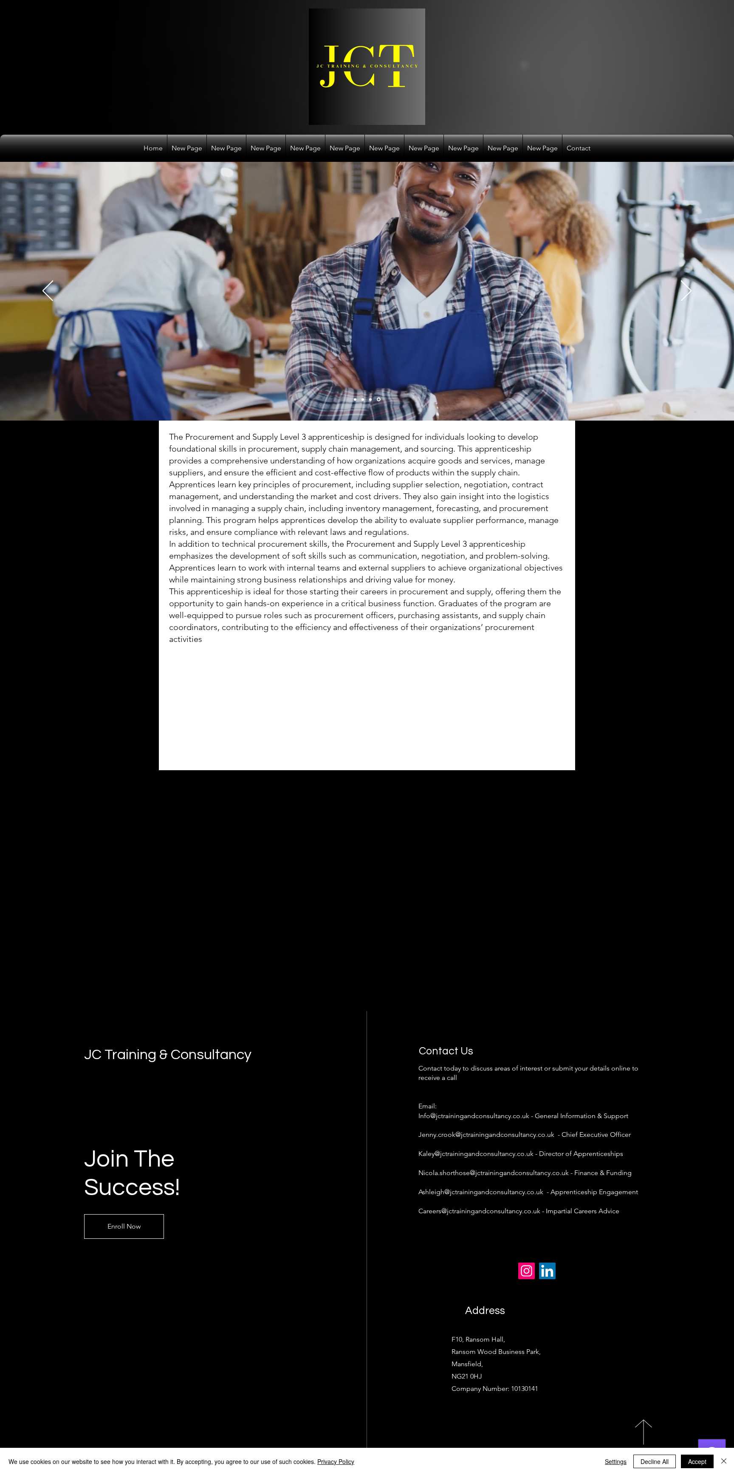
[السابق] (47, 291)
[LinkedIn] (547, 1271)
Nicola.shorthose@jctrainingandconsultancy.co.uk (493, 1173)
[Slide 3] (371, 399)
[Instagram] (526, 1271)
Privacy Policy (335, 1461)
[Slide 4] (379, 399)
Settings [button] (616, 1461)
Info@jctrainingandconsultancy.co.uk (473, 1116)
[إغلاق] (724, 1461)
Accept (697, 1461)
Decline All (655, 1461)
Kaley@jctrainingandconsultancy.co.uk (476, 1154)
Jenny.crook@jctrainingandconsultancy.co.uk (486, 1134)
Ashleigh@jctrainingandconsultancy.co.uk (480, 1192)
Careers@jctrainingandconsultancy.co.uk (479, 1211)
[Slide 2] (364, 399)
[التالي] (686, 291)
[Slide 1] (356, 399)
